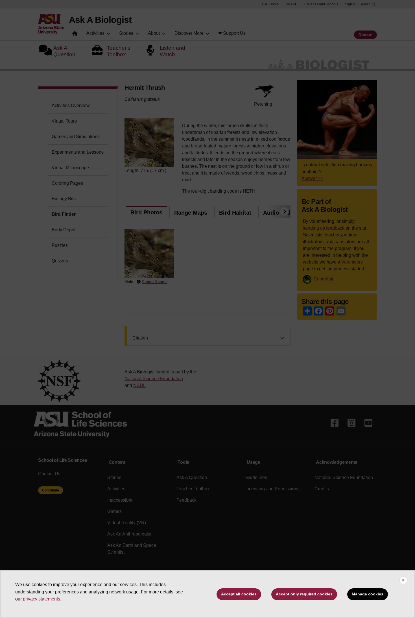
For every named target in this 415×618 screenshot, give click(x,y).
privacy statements (41, 599)
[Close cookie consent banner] (403, 580)
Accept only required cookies (304, 594)
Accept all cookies (239, 594)
